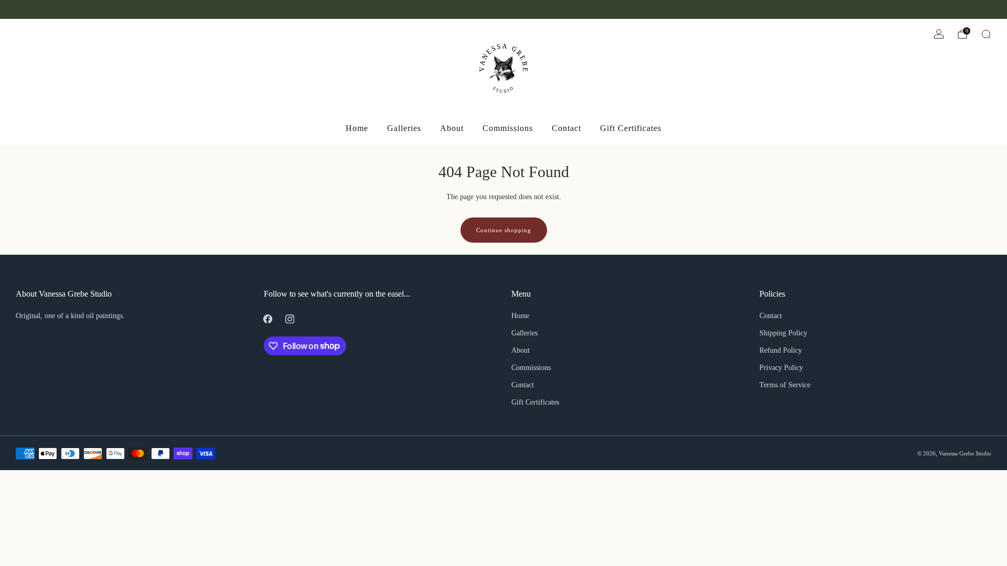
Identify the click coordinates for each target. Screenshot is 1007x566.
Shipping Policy (783, 333)
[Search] (986, 34)
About (452, 128)
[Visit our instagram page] (34, 9)
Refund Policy (780, 350)
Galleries (404, 128)
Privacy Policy (781, 368)
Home (357, 128)
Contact (566, 128)
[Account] (939, 34)
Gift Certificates (630, 128)
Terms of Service (784, 385)
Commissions (508, 128)
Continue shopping (503, 230)
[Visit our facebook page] (20, 9)
